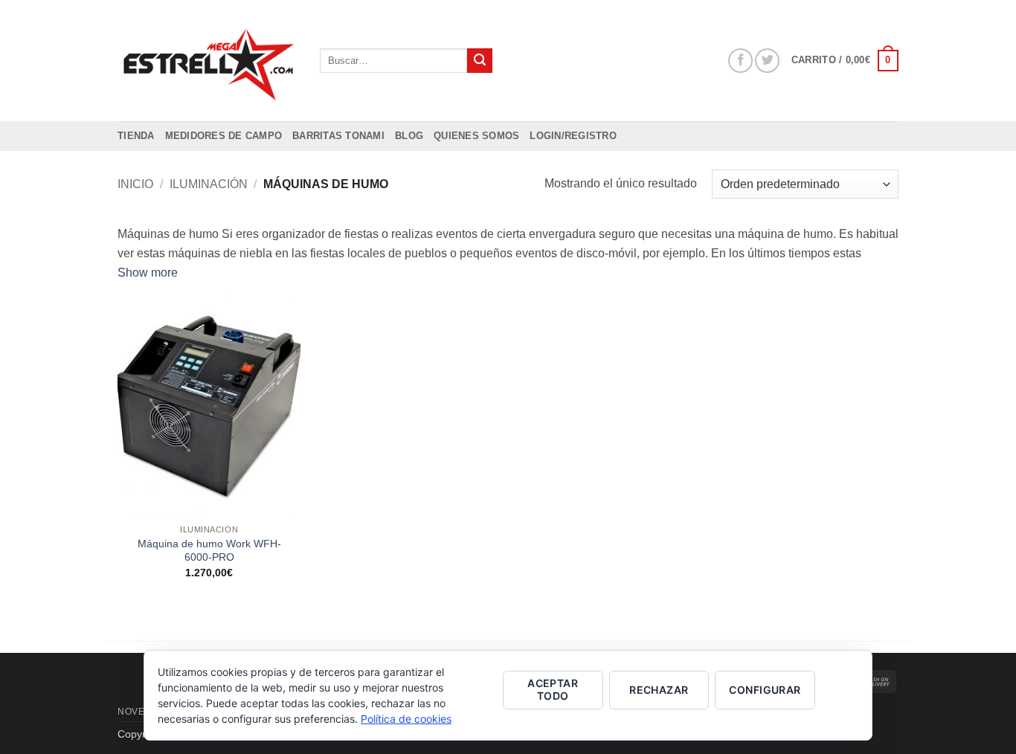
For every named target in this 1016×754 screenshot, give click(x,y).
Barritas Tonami (338, 135)
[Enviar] (479, 61)
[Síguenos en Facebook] (740, 60)
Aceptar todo (552, 689)
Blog (409, 135)
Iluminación (209, 184)
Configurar (764, 689)
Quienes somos (476, 135)
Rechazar (658, 689)
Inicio (135, 184)
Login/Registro (573, 135)
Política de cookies (406, 718)
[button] (844, 61)
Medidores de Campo (224, 135)
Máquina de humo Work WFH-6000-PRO (209, 551)
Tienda (136, 135)
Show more (148, 272)
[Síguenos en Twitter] (767, 60)
